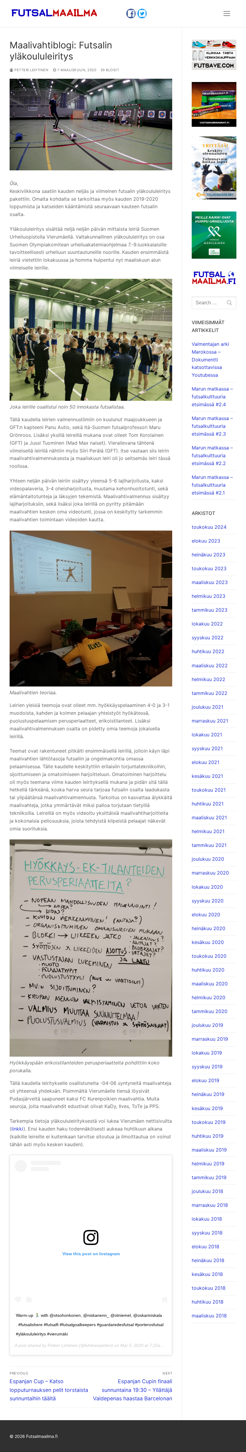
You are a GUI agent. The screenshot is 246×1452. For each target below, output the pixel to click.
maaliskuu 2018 (209, 1316)
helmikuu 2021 (208, 831)
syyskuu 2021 (207, 748)
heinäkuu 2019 (208, 1094)
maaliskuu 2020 (210, 984)
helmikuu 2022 (208, 679)
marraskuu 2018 (210, 1205)
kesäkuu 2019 (207, 1108)
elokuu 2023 (206, 541)
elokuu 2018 (205, 1246)
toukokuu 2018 (209, 1288)
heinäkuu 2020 (208, 928)
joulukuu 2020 (208, 859)
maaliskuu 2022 (210, 665)
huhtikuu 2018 (208, 1302)
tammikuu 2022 (209, 693)
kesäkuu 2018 (207, 1274)
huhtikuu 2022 (208, 651)
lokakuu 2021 (207, 735)
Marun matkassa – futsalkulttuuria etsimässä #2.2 (212, 455)
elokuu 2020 (206, 915)
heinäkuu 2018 (208, 1260)
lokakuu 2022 (207, 624)
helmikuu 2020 (208, 997)
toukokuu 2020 (209, 956)
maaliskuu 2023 (210, 582)
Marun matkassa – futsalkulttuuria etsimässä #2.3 (212, 426)
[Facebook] (131, 13)
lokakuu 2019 (207, 1053)
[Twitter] (142, 13)
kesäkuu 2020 (208, 942)
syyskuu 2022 (208, 638)
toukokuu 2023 (209, 568)
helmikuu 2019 (208, 1164)
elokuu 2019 (205, 1080)
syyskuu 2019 (207, 1067)
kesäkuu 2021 (207, 776)
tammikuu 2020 (209, 1011)
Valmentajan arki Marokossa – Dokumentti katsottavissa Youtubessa (210, 359)
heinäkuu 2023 (208, 555)
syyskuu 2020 (208, 901)
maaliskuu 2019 (209, 1150)
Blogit (112, 70)
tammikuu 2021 (209, 845)
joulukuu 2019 (207, 1025)
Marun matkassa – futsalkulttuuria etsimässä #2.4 (212, 396)
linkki (17, 1129)
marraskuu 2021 (210, 721)
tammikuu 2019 (209, 1177)
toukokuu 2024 (209, 527)
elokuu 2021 (205, 762)
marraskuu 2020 (210, 873)
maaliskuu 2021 (209, 817)
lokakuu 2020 (207, 887)
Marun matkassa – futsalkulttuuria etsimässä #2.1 (212, 485)
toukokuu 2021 (209, 790)
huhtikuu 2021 (208, 804)
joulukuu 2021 (207, 707)
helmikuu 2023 (208, 596)
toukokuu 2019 (209, 1122)
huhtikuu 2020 (208, 970)
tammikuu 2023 (209, 610)
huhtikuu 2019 (208, 1136)
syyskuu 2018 (207, 1233)
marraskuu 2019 (210, 1039)
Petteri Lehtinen (31, 70)
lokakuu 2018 (207, 1219)
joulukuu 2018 (207, 1191)
